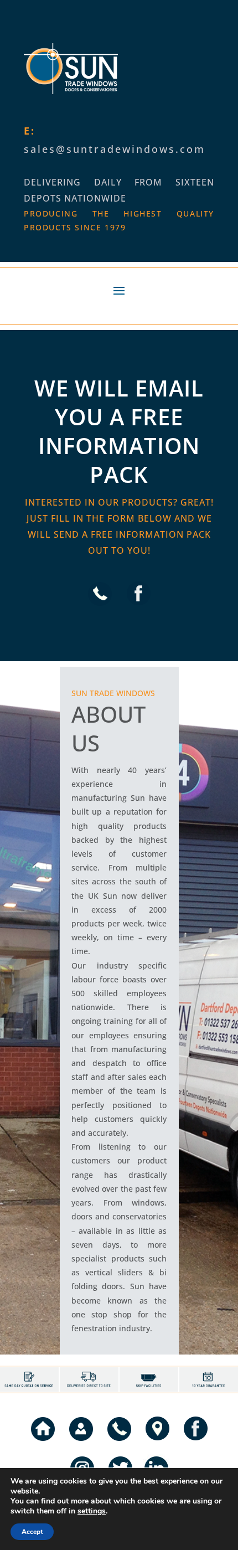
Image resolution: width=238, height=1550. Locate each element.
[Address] (157, 1443)
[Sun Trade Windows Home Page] (43, 1443)
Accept (32, 1531)
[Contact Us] (81, 1443)
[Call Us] (100, 607)
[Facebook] (139, 607)
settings (91, 1511)
